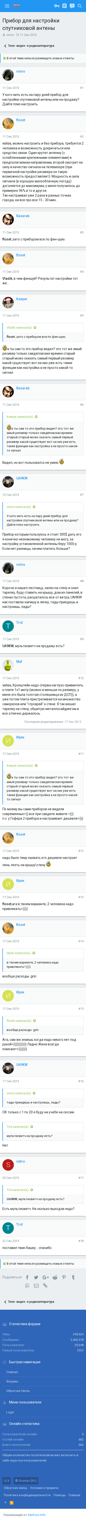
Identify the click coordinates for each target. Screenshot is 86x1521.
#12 (81, 851)
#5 (82, 315)
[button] (7, 6)
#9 (82, 639)
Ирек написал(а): (19, 953)
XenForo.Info (37, 1515)
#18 (81, 1241)
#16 (81, 1081)
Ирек (20, 737)
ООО (80, 1350)
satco (20, 1161)
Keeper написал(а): (20, 416)
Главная (12, 1372)
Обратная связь (18, 1391)
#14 (81, 941)
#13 (81, 897)
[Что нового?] (72, 6)
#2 (82, 136)
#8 (82, 581)
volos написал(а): (19, 507)
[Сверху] (5, 1502)
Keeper (21, 299)
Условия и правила (44, 1488)
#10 (81, 678)
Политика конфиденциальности (27, 1495)
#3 (82, 232)
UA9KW (21, 478)
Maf (19, 662)
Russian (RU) (27, 1480)
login (10, 1412)
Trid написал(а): (18, 1127)
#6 (82, 404)
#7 (82, 495)
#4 (82, 271)
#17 (81, 1178)
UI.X (6, 1480)
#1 (82, 88)
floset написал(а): (19, 1021)
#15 (81, 1008)
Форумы (12, 1381)
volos (10, 35)
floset (20, 120)
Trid (19, 622)
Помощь (60, 1495)
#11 (81, 754)
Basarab (22, 216)
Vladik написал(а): (19, 327)
